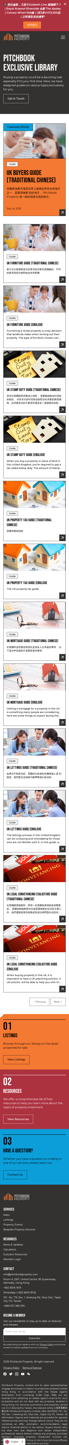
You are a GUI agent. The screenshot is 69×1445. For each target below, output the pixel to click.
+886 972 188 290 (14, 1305)
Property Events (13, 1224)
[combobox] (14, 1441)
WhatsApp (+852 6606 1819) (19, 1292)
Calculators (9, 1249)
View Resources (18, 1119)
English (14, 1441)
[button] (62, 37)
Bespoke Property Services (19, 1229)
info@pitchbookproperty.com (20, 1274)
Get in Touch (16, 98)
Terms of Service (32, 1367)
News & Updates (13, 1244)
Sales (6, 1214)
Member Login (12, 1259)
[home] (16, 37)
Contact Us (15, 1174)
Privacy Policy (46, 1344)
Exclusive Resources (15, 1254)
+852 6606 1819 (12, 1287)
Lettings (8, 1219)
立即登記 (32, 25)
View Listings (16, 1059)
